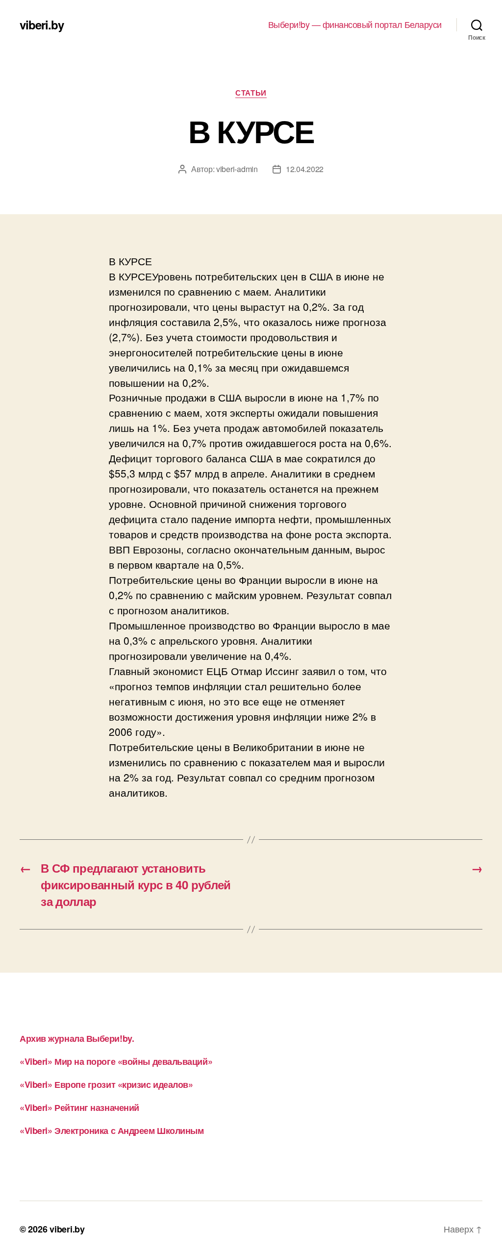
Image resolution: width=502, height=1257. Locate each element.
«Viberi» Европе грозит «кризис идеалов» (106, 1084)
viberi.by (42, 24)
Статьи (250, 93)
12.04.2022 (305, 169)
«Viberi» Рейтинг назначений (79, 1107)
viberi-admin (237, 169)
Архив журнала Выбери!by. (77, 1038)
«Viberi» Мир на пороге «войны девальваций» (116, 1061)
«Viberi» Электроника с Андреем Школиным (111, 1130)
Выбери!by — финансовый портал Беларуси (355, 24)
